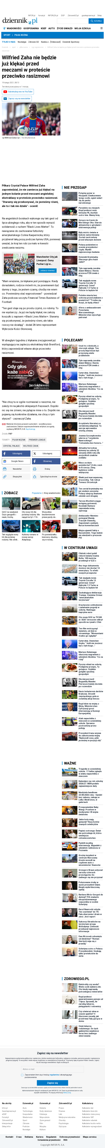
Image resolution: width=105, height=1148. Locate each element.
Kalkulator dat (87, 1108)
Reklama (29, 1137)
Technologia (28, 1111)
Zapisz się (52, 1083)
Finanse (62, 1111)
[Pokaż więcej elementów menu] (101, 28)
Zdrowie (26, 1123)
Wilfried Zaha (30, 446)
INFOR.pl (31, 15)
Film (41, 1123)
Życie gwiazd (45, 1120)
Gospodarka (27, 1114)
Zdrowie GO (33, 42)
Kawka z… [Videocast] (50, 42)
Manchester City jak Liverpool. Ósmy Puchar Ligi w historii (47, 260)
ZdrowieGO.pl (73, 15)
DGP (63, 15)
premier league (37, 440)
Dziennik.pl (28, 1103)
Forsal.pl (5, 1117)
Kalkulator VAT (88, 1117)
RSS (65, 1140)
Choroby (62, 1120)
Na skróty (6, 1103)
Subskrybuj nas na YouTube (20, 91)
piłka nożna (18, 440)
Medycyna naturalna (67, 1117)
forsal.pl (41, 15)
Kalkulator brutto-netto (91, 1123)
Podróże (26, 1126)
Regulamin (51, 1137)
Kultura (42, 1130)
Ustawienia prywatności (49, 1140)
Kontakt (9, 1137)
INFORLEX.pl (53, 15)
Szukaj (98, 21)
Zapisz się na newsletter (19, 98)
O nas (19, 1137)
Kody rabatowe (46, 1111)
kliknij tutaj (67, 1093)
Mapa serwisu (89, 1137)
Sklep (99, 15)
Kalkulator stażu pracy (91, 1114)
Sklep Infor (6, 1126)
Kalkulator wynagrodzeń (92, 1126)
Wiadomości (28, 1117)
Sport (7, 35)
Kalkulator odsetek (89, 1120)
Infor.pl (5, 1108)
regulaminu (54, 1075)
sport (14, 47)
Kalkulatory (87, 1103)
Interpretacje (7, 1123)
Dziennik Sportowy (70, 42)
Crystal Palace (11, 446)
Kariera (39, 1137)
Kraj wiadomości (52, 493)
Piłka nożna (21, 35)
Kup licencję (30, 429)
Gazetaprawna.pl (9, 1111)
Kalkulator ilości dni (89, 1111)
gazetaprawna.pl (88, 15)
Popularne (37, 493)
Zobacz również (47, 270)
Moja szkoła (44, 1117)
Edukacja (43, 1114)
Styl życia (62, 1126)
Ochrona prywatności (69, 1137)
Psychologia (64, 1123)
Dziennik (5, 47)
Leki (60, 1114)
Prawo (61, 1108)
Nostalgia (22, 42)
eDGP (4, 1114)
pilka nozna (24, 47)
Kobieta (43, 1108)
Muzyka (43, 1126)
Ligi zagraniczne (37, 47)
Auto (25, 1108)
